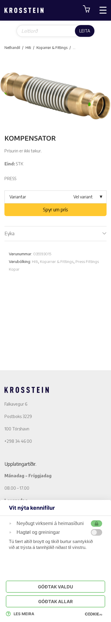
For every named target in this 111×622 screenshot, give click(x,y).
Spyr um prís (55, 210)
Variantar (17, 196)
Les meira (24, 613)
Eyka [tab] (9, 233)
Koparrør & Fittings (51, 47)
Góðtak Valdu (55, 587)
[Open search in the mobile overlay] (55, 31)
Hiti (28, 47)
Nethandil (12, 47)
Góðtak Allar (55, 601)
